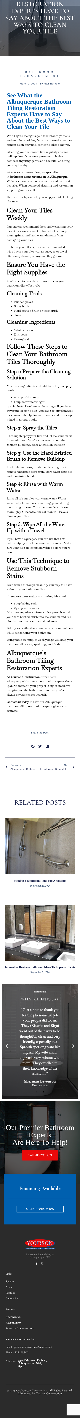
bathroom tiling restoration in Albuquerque (38, 177)
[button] (33, 746)
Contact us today (18, 702)
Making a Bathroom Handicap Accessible (40, 880)
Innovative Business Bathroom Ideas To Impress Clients (40, 967)
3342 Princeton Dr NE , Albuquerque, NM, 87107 (32, 1363)
